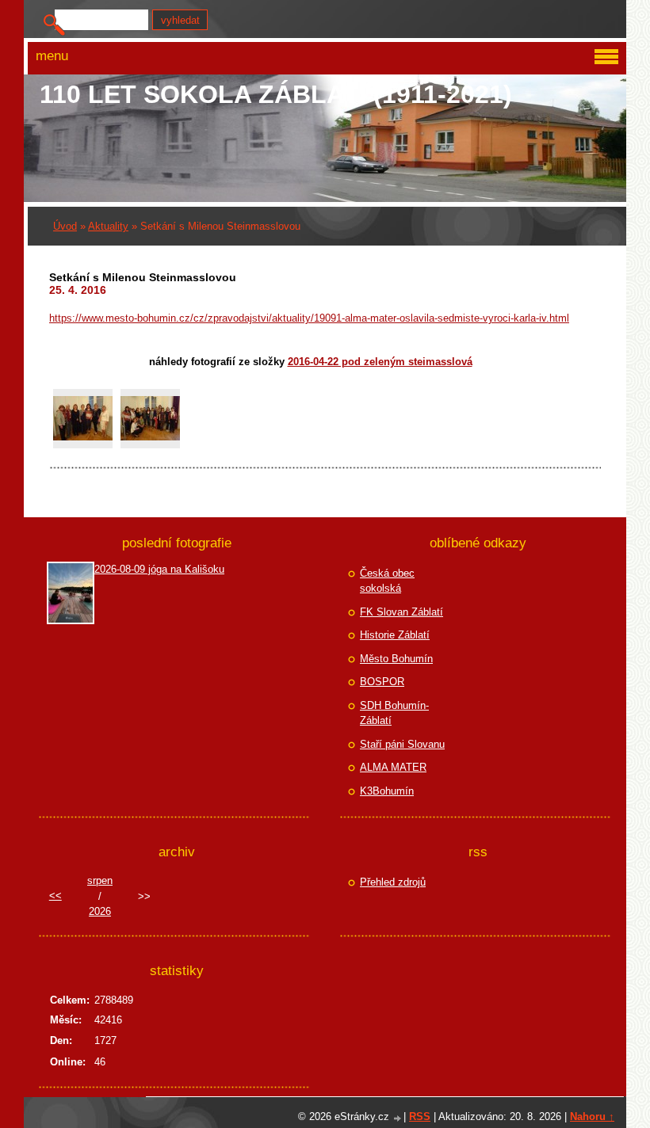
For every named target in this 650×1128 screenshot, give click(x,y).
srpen (100, 880)
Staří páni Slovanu (402, 744)
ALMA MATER (393, 767)
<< (55, 895)
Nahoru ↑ (592, 1116)
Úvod (65, 226)
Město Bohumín (396, 659)
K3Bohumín (387, 791)
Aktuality (108, 226)
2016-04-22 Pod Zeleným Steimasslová (380, 362)
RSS (419, 1116)
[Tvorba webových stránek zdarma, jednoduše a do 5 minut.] (397, 1118)
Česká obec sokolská (387, 581)
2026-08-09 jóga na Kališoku (159, 569)
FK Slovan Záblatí (401, 612)
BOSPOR (382, 682)
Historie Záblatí (395, 635)
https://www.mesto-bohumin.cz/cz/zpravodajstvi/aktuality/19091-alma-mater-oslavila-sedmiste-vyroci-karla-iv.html (309, 318)
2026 (100, 911)
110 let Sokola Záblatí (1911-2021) (276, 94)
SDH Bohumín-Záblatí (394, 713)
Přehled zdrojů (393, 882)
